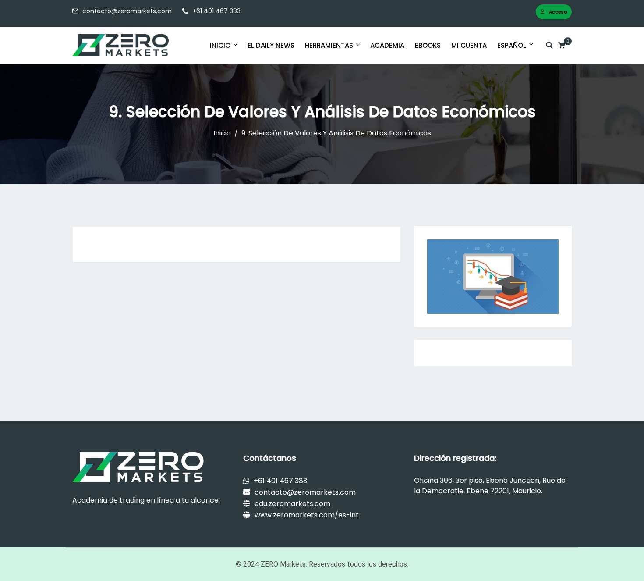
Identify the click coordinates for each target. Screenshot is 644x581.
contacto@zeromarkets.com (127, 11)
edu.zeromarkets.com (292, 504)
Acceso (558, 12)
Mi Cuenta (469, 45)
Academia (387, 45)
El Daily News (271, 45)
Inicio (220, 45)
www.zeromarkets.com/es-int (307, 515)
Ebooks (428, 45)
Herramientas (329, 45)
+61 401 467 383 (216, 11)
